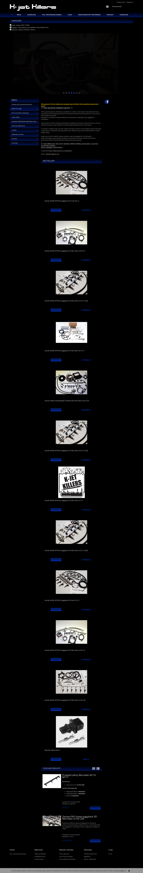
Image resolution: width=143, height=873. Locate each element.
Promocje (15, 143)
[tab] (63, 93)
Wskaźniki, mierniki (17, 134)
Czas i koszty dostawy (66, 856)
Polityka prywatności (90, 854)
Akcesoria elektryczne (18, 126)
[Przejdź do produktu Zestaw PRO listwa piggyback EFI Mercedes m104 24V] (52, 821)
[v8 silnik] (71, 64)
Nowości (14, 139)
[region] (71, 64)
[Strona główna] (33, 7)
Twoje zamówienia (40, 854)
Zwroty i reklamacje (90, 859)
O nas (110, 854)
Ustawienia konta (39, 856)
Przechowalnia (38, 859)
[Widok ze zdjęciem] (93, 768)
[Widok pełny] (98, 768)
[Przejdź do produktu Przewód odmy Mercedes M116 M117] (52, 781)
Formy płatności (64, 854)
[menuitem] (19, 14)
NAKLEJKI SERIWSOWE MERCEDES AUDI (24, 121)
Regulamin (87, 856)
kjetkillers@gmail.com (52, 154)
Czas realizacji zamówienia (67, 859)
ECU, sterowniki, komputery (20, 113)
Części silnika (16, 117)
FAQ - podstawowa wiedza (18, 854)
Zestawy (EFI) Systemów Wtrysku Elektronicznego (22, 107)
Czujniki (14, 130)
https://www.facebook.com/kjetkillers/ (60, 151)
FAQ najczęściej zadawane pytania (56, 108)
